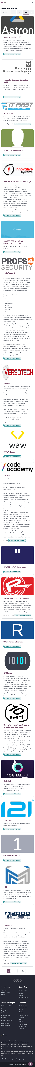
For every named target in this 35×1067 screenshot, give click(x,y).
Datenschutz (22, 1026)
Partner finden (5, 1023)
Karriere (21, 1012)
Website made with (15, 1064)
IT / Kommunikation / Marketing (12, 54)
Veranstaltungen (24, 1015)
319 (23, 971)
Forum (3, 994)
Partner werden (6, 1025)
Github (21, 993)
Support (3, 1009)
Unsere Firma (23, 1005)
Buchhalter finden (6, 1020)
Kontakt (21, 1010)
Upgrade (3, 1011)
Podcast (21, 1017)
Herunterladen (23, 990)
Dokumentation (5, 992)
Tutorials (4, 990)
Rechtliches (22, 1024)
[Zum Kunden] (17, 25)
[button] (32, 2)
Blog (20, 1019)
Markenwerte (23, 1008)
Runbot (21, 995)
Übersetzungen (23, 997)
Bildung (3, 1017)
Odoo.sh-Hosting (6, 1005)
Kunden (21, 1021)
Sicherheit (22, 1028)
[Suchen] (13, 12)
